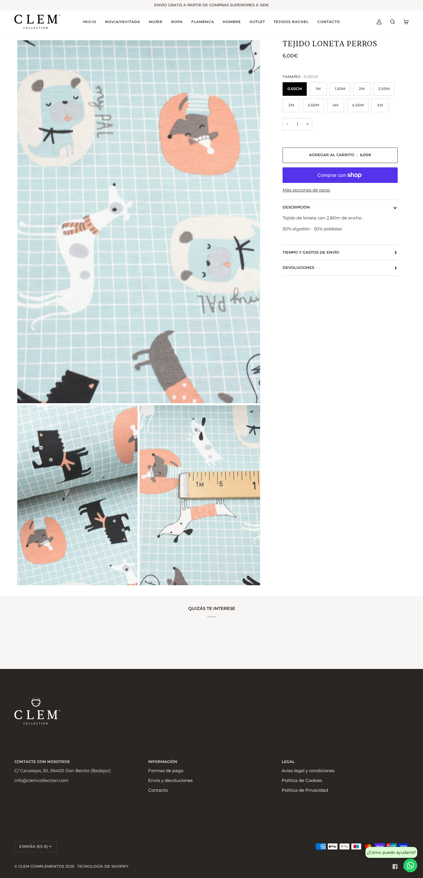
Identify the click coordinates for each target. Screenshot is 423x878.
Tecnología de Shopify (102, 866)
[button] (122, 21)
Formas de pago (165, 770)
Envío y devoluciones (170, 780)
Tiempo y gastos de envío (311, 252)
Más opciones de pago (306, 190)
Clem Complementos (41, 866)
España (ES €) (33, 846)
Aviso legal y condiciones (308, 770)
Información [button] (162, 762)
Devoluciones (298, 267)
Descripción (296, 207)
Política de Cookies (302, 780)
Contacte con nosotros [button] (42, 762)
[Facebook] (395, 866)
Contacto (158, 790)
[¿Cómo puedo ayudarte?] (410, 865)
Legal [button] (288, 762)
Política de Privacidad (305, 790)
